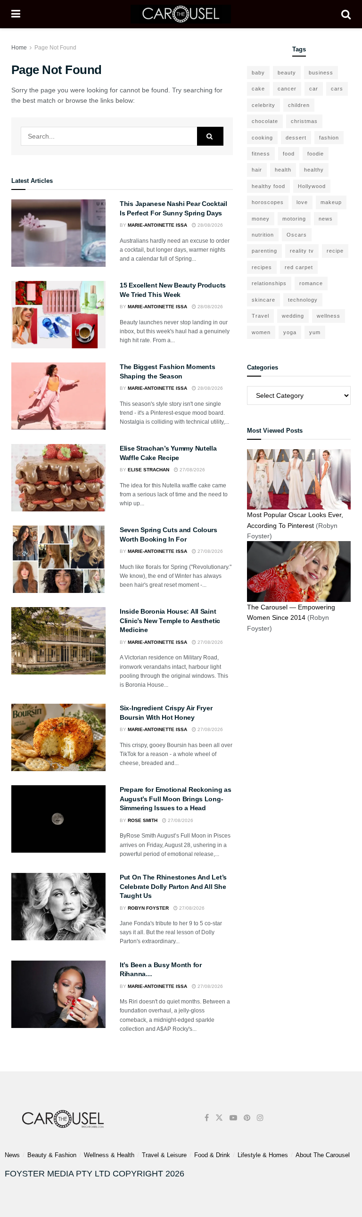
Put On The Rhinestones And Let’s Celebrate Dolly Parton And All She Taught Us (173, 886)
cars (337, 88)
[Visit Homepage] (181, 14)
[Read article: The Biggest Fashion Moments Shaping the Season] (58, 396)
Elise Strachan (148, 469)
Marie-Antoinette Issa (157, 225)
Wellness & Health (109, 1155)
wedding (293, 316)
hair (257, 170)
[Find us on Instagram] (260, 1117)
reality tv (302, 251)
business (321, 72)
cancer (287, 88)
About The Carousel (323, 1155)
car (313, 88)
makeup (331, 202)
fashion (329, 137)
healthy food (268, 186)
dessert (296, 137)
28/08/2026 (209, 225)
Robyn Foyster (148, 908)
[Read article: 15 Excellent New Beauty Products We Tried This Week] (58, 314)
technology (303, 300)
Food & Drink (212, 1155)
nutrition (263, 235)
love (302, 202)
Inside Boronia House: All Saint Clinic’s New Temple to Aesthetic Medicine (170, 620)
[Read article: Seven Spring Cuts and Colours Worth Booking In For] (58, 559)
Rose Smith (142, 820)
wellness (328, 316)
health (283, 170)
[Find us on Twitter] (219, 1117)
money (261, 219)
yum (315, 332)
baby (258, 72)
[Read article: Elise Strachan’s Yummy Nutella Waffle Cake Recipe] (58, 477)
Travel (260, 316)
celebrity (263, 105)
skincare (263, 300)
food (289, 153)
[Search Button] (346, 14)
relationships (269, 283)
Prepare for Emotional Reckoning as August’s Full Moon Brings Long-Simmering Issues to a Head (175, 799)
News (12, 1155)
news (326, 219)
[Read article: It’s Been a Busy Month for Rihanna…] (58, 994)
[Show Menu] (15, 14)
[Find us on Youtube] (233, 1117)
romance (311, 283)
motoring (294, 219)
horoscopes (268, 202)
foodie (315, 153)
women (261, 332)
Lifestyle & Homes (263, 1155)
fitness (261, 153)
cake (258, 88)
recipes (262, 267)
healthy (314, 170)
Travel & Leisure (164, 1155)
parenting (264, 251)
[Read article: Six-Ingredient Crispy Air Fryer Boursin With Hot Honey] (58, 737)
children (299, 105)
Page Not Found (55, 47)
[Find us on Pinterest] (247, 1117)
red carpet (299, 267)
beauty (287, 72)
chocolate (265, 121)
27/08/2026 (191, 469)
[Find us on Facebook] (207, 1117)
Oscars (297, 235)
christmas (304, 121)
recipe (335, 251)
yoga (289, 332)
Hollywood (312, 186)
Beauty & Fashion (51, 1155)
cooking (262, 137)
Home (19, 47)
